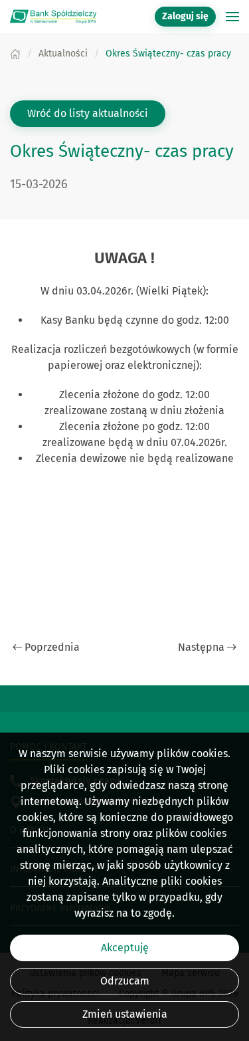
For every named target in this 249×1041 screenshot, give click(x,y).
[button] (232, 16)
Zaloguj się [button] (185, 16)
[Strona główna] (15, 53)
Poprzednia (52, 647)
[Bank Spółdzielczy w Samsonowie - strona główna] (53, 16)
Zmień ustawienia (124, 1014)
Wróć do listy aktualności (87, 113)
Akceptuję (125, 947)
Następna (201, 647)
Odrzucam (124, 981)
